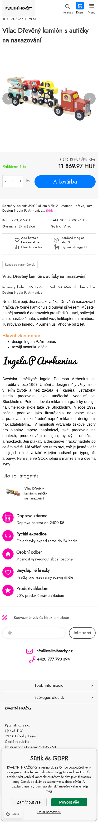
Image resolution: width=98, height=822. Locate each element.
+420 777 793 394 (53, 659)
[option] (49, 98)
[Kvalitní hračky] (3, 18)
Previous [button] (8, 99)
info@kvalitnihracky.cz (54, 651)
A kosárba (65, 182)
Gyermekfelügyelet (73, 247)
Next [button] (90, 99)
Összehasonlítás (31, 247)
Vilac (32, 19)
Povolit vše (69, 802)
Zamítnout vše (29, 802)
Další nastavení (49, 812)
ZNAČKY (17, 19)
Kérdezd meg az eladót (73, 240)
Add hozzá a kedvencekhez (30, 240)
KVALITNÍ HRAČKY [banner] (18, 8)
